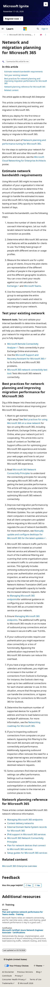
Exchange (12, 286)
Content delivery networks (20, 823)
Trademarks (7, 983)
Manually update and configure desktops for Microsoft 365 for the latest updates (25, 534)
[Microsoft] (25, 28)
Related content (11, 90)
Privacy (18, 975)
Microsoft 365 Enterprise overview (19, 866)
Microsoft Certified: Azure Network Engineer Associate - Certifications (22, 931)
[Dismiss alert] (46, 4)
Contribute (7, 975)
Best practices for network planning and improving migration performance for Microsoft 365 (25, 81)
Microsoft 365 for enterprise (21, 34)
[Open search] (38, 28)
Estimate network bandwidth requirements (23, 71)
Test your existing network (16, 75)
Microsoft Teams (32, 286)
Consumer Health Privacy (13, 979)
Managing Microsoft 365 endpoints (25, 819)
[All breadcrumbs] (4, 35)
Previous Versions (25, 972)
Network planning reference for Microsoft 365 (24, 86)
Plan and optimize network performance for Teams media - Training (22, 913)
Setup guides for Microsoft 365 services (27, 852)
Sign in (45, 28)
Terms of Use (35, 979)
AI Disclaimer (8, 972)
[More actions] (45, 35)
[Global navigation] (2, 28)
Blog (38, 972)
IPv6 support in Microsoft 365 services (26, 834)
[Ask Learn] (41, 35)
